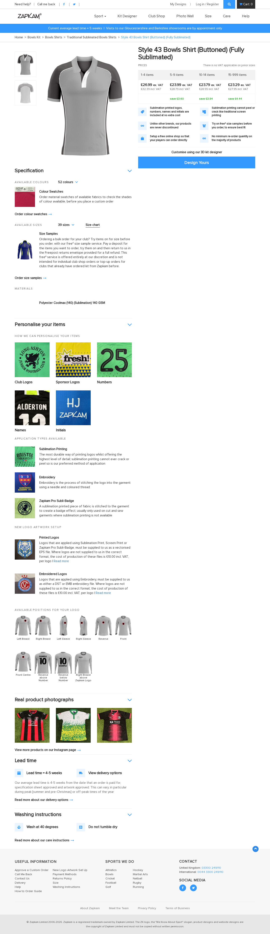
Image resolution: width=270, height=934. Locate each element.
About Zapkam (90, 908)
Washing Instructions (66, 887)
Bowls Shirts (55, 37)
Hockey (138, 870)
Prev (45, 104)
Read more (61, 561)
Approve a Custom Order (32, 870)
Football (110, 882)
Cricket (110, 878)
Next (126, 104)
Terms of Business (177, 908)
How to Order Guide (28, 891)
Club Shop (156, 16)
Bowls (109, 874)
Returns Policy (62, 878)
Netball (137, 878)
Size (208, 16)
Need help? (23, 4)
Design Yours (196, 162)
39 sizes (64, 225)
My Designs (178, 4)
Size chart (93, 225)
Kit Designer (127, 16)
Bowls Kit (36, 37)
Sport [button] (99, 16)
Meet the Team (119, 908)
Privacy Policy (147, 908)
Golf (108, 887)
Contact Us (22, 878)
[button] (73, 171)
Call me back (46, 4)
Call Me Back (23, 874)
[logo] (28, 16)
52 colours (65, 182)
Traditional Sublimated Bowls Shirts (93, 37)
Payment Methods (65, 874)
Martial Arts (140, 874)
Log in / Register (207, 4)
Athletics (111, 870)
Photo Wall (185, 16)
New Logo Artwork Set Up (70, 870)
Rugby (137, 882)
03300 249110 (211, 868)
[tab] (73, 171)
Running (138, 887)
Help (246, 16)
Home (20, 37)
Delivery (20, 882)
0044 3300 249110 (210, 872)
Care (227, 16)
